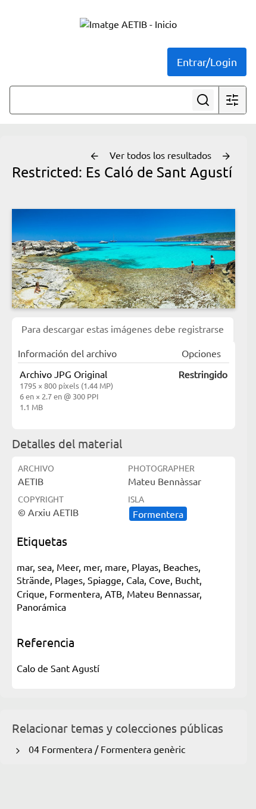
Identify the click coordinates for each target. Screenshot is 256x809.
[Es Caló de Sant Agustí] (123, 258)
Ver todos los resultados (162, 155)
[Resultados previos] (95, 156)
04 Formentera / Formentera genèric (104, 749)
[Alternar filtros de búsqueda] (232, 100)
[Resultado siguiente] (226, 156)
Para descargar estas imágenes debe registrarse (122, 329)
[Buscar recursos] (203, 100)
